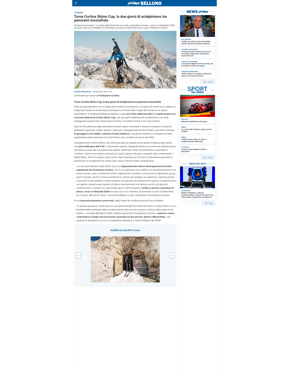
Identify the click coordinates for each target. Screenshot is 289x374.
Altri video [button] (208, 203)
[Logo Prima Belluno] (144, 3)
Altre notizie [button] (208, 82)
